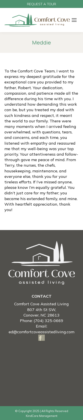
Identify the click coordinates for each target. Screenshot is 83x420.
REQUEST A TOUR (41, 4)
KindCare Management (41, 416)
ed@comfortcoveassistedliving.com (41, 331)
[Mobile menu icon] (74, 20)
